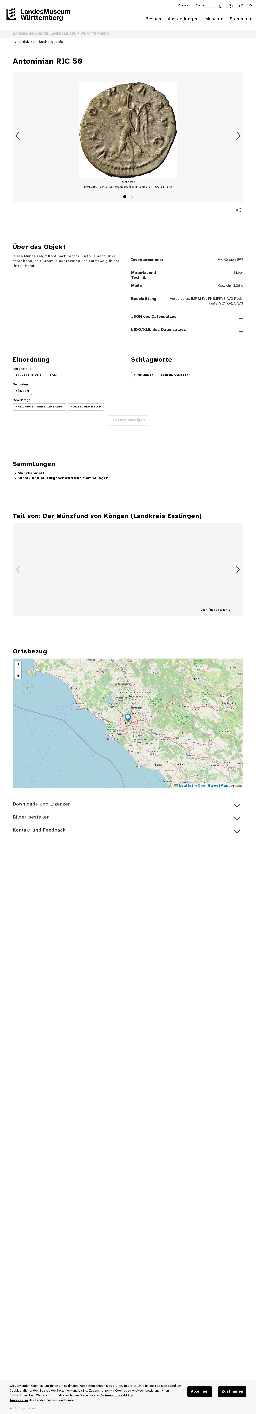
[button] (128, 719)
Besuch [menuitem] (153, 19)
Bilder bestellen (31, 817)
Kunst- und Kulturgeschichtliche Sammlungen (63, 478)
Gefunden (20, 384)
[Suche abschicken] (220, 6)
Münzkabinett (31, 473)
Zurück (17, 136)
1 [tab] (125, 197)
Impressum (19, 1400)
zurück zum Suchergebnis (40, 42)
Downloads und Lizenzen (42, 804)
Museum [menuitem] (214, 19)
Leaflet (185, 786)
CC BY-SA (163, 186)
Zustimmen (232, 1392)
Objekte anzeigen (128, 420)
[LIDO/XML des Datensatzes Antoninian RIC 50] (241, 329)
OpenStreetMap (213, 786)
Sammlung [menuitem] (241, 19)
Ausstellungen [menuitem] (183, 19)
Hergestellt (22, 369)
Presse (183, 5)
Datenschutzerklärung (118, 1395)
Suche (200, 5)
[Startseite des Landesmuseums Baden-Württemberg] (38, 17)
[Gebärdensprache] (241, 5)
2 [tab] (132, 197)
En (251, 5)
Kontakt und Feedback (39, 830)
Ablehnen (199, 1392)
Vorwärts (238, 136)
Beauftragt (21, 400)
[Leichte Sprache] (231, 5)
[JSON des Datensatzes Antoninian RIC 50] (241, 316)
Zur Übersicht (213, 610)
